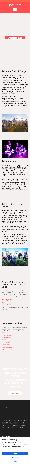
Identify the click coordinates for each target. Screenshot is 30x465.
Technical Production (7, 346)
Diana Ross (4, 302)
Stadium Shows (6, 342)
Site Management (6, 337)
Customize (15, 457)
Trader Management (7, 349)
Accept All (15, 453)
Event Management (7, 335)
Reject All (15, 461)
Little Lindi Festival (6, 301)
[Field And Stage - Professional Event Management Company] (15, 5)
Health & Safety (6, 344)
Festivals (4, 339)
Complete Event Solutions (8, 347)
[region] (15, 451)
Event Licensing (6, 340)
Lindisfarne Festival (7, 299)
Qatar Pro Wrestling (7, 304)
